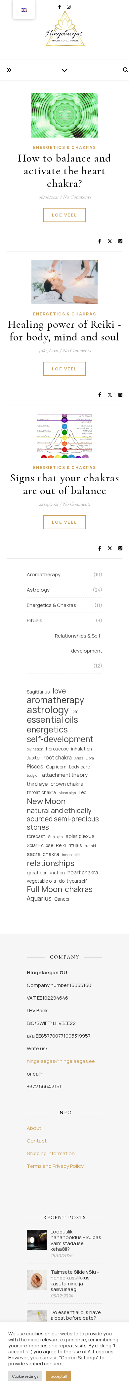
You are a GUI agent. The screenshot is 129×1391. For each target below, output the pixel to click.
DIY (74, 711)
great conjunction (46, 872)
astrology (48, 709)
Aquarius (39, 898)
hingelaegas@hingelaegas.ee (61, 1061)
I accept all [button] (58, 1376)
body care (79, 766)
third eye (37, 783)
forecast (36, 836)
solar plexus (80, 836)
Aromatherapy (44, 574)
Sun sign (55, 836)
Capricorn (56, 766)
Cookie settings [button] (25, 1376)
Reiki (61, 845)
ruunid (90, 845)
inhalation (81, 748)
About (34, 1128)
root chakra (58, 757)
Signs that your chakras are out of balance (64, 484)
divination (35, 749)
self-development (60, 739)
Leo (82, 792)
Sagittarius (38, 692)
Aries (78, 758)
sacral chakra (43, 854)
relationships (50, 863)
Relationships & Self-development (78, 643)
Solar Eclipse (40, 845)
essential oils (52, 719)
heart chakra (82, 872)
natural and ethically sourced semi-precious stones (63, 818)
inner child (71, 854)
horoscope (57, 748)
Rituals (34, 620)
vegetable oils (41, 881)
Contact (37, 1140)
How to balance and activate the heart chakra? (64, 171)
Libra (90, 758)
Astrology (38, 589)
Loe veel (64, 215)
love (59, 691)
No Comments (77, 197)
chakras (79, 889)
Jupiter (34, 757)
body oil (33, 775)
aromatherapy (55, 700)
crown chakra (67, 783)
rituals (75, 845)
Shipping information (51, 1153)
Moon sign (67, 792)
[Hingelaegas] (64, 30)
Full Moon (44, 889)
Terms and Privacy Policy (55, 1165)
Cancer (62, 899)
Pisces (35, 766)
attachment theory (65, 774)
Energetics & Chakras (64, 147)
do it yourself (73, 881)
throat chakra (41, 792)
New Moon (46, 801)
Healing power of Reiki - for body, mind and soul (65, 330)
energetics (47, 729)
